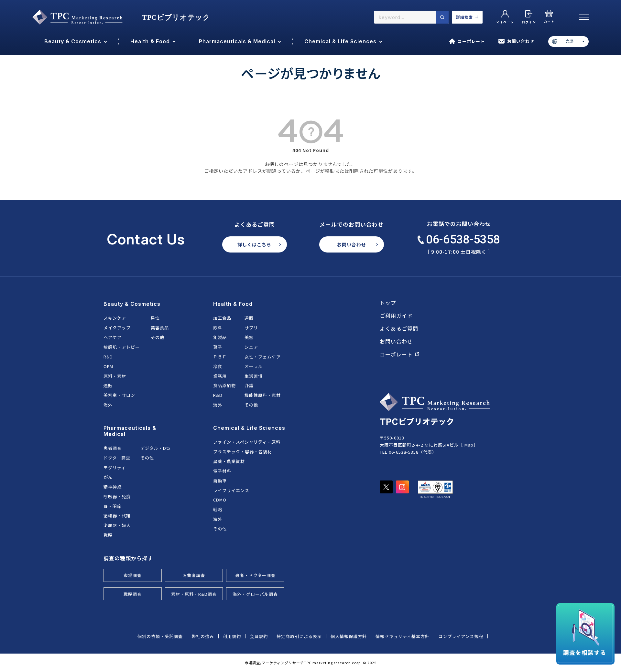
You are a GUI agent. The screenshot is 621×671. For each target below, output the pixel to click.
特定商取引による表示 (299, 636)
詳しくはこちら (254, 244)
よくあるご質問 (399, 328)
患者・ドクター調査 (255, 575)
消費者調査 (193, 575)
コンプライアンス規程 (460, 636)
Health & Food (233, 304)
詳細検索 (464, 17)
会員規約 (259, 636)
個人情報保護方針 (349, 636)
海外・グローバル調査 (255, 594)
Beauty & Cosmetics (132, 304)
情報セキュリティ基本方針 (403, 636)
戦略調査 (133, 594)
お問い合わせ (520, 41)
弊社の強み (202, 636)
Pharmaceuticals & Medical (130, 431)
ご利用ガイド (396, 315)
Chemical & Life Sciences (249, 428)
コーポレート (471, 41)
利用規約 (232, 636)
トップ (388, 302)
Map (469, 445)
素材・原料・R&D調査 (194, 594)
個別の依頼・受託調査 (160, 636)
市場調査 (133, 575)
